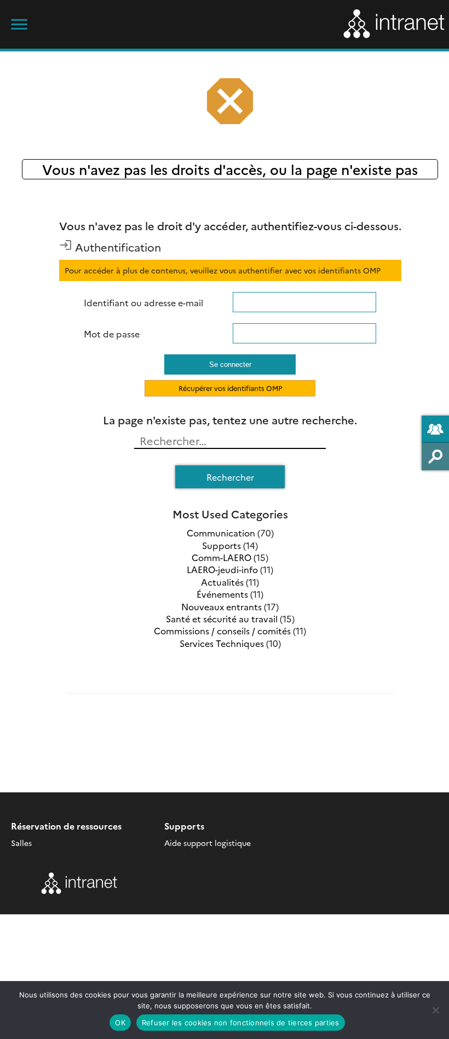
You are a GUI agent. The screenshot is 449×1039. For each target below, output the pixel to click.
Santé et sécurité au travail (222, 618)
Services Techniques (222, 643)
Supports (221, 545)
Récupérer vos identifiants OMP (230, 388)
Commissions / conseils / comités (222, 630)
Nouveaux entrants (221, 606)
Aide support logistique (207, 842)
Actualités (222, 582)
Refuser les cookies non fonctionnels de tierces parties (240, 1022)
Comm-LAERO (221, 557)
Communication (221, 533)
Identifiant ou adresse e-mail (143, 302)
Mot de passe (112, 334)
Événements (222, 594)
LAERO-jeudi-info (222, 569)
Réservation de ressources (66, 826)
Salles (21, 842)
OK (120, 1022)
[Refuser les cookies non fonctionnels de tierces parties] (435, 1010)
